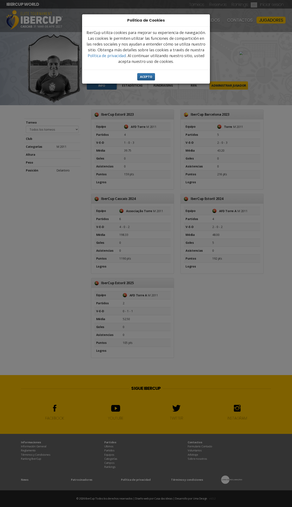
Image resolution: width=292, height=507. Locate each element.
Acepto (146, 77)
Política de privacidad (107, 55)
